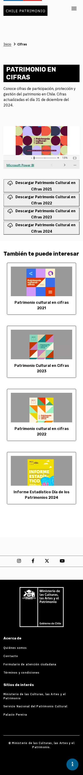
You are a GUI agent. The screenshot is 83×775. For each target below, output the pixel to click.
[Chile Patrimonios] (25, 8)
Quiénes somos (15, 648)
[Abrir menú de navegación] (74, 8)
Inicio (7, 44)
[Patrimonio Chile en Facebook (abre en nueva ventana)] (34, 561)
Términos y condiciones (21, 672)
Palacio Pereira (15, 714)
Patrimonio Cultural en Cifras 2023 (41, 368)
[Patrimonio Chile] (42, 607)
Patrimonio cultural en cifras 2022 (42, 431)
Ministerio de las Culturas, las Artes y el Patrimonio (34, 696)
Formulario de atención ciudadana (29, 664)
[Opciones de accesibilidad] (72, 764)
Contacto (10, 656)
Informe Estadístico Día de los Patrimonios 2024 (41, 495)
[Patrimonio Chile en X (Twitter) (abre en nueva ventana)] (47, 561)
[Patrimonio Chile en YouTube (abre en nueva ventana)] (63, 561)
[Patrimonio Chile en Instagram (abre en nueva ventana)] (19, 561)
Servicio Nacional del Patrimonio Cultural (35, 706)
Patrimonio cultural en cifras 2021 (42, 305)
